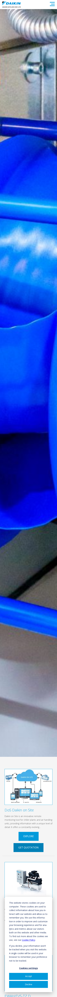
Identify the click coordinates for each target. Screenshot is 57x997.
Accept (28, 976)
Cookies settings (28, 968)
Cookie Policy (28, 939)
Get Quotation (28, 847)
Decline (28, 984)
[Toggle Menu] (52, 4)
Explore (28, 836)
